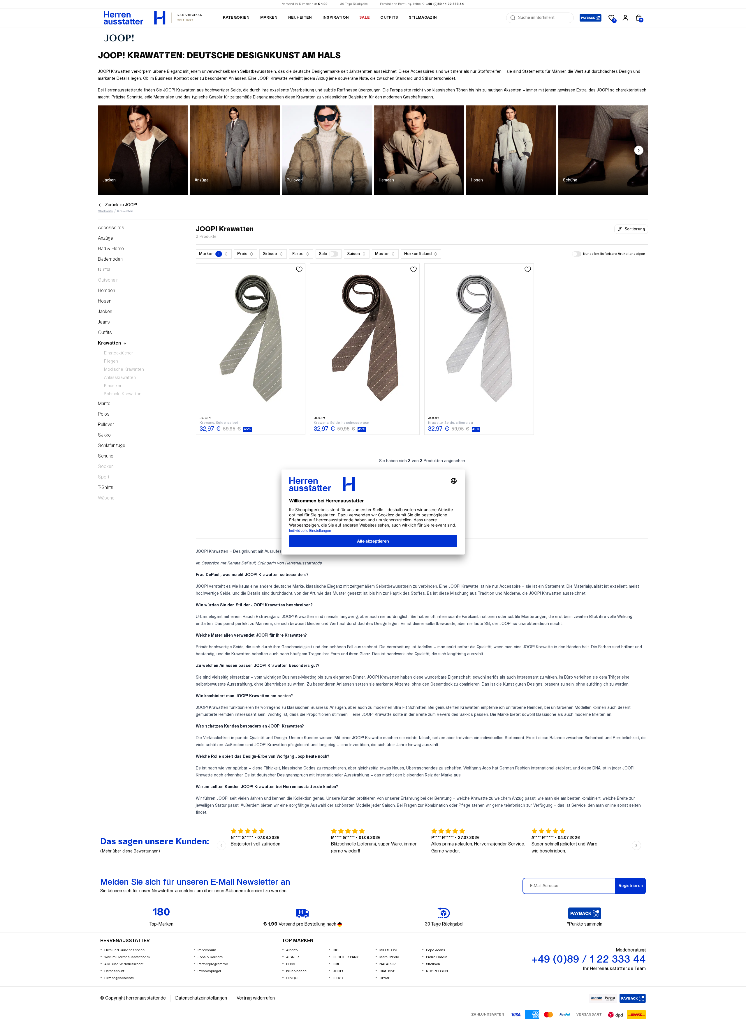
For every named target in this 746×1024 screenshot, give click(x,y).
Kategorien (236, 17)
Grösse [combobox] (270, 254)
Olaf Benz (387, 971)
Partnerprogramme (213, 964)
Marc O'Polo (389, 957)
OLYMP (384, 978)
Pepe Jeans (435, 950)
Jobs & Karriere (210, 957)
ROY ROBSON (437, 971)
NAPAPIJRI (388, 964)
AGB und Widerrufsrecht (123, 964)
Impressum (207, 950)
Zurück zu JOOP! (121, 205)
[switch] (333, 254)
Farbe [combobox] (298, 254)
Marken (269, 17)
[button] (329, 254)
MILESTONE (388, 950)
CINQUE (293, 978)
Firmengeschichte (119, 978)
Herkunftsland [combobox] (418, 254)
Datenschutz (114, 971)
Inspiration (336, 17)
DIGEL (337, 950)
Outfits (389, 17)
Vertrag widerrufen (256, 998)
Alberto (292, 950)
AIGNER (292, 957)
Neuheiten (300, 17)
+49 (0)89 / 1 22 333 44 (445, 4)
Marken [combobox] (209, 254)
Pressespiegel (209, 971)
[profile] (625, 18)
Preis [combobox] (242, 254)
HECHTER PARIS (346, 957)
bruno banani (296, 971)
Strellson (433, 964)
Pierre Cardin (436, 957)
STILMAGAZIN (423, 17)
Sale (364, 17)
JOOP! (338, 971)
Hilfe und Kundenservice (124, 950)
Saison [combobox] (353, 254)
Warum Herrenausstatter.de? (127, 957)
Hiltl (336, 964)
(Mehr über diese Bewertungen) (130, 851)
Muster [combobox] (382, 254)
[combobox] (544, 18)
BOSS (290, 964)
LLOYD (338, 978)
